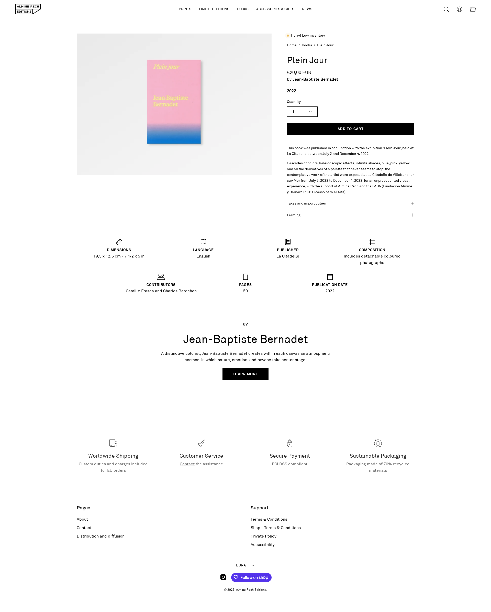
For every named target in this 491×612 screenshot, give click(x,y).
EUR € (241, 565)
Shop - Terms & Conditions (276, 527)
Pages (83, 507)
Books (307, 45)
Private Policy (263, 535)
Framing (293, 215)
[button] (214, 9)
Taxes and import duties (306, 203)
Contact (187, 463)
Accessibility (263, 544)
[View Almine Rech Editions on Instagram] (223, 577)
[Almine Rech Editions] (28, 9)
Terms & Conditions (269, 519)
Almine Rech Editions (251, 589)
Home (292, 45)
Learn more (245, 374)
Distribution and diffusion (101, 535)
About (82, 519)
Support (260, 507)
